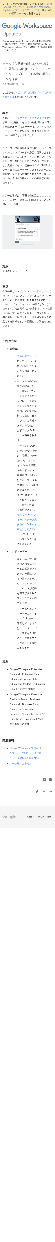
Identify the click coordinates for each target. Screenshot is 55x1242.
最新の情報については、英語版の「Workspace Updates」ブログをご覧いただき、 (27, 7)
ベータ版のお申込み (21, 763)
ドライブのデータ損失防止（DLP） (31, 118)
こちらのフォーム (27, 356)
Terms (50, 817)
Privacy (40, 817)
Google (30, 817)
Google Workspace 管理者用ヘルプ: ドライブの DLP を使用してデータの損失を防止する (27, 753)
